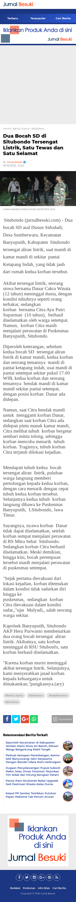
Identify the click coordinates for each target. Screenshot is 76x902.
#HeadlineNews (58, 695)
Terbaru (12, 18)
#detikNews (36, 695)
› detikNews (37, 128)
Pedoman (29, 888)
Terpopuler (38, 18)
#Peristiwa (11, 701)
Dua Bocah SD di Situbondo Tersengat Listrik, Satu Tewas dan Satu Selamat (33, 144)
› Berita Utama (20, 128)
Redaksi (15, 888)
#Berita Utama (14, 695)
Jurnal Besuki (48, 893)
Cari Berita (63, 18)
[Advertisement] (38, 84)
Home (7, 128)
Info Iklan (44, 888)
